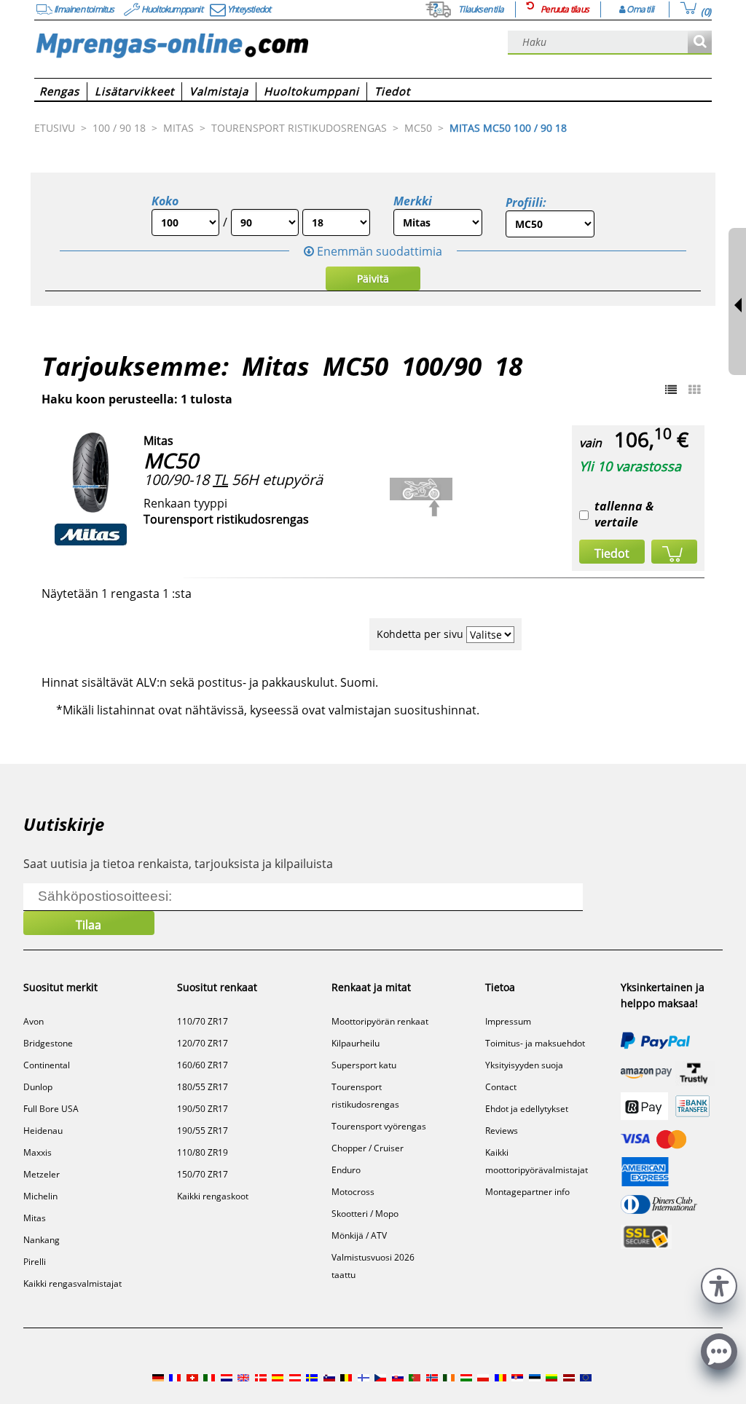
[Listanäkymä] (671, 389)
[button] (719, 1284)
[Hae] (700, 43)
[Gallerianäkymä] (694, 389)
